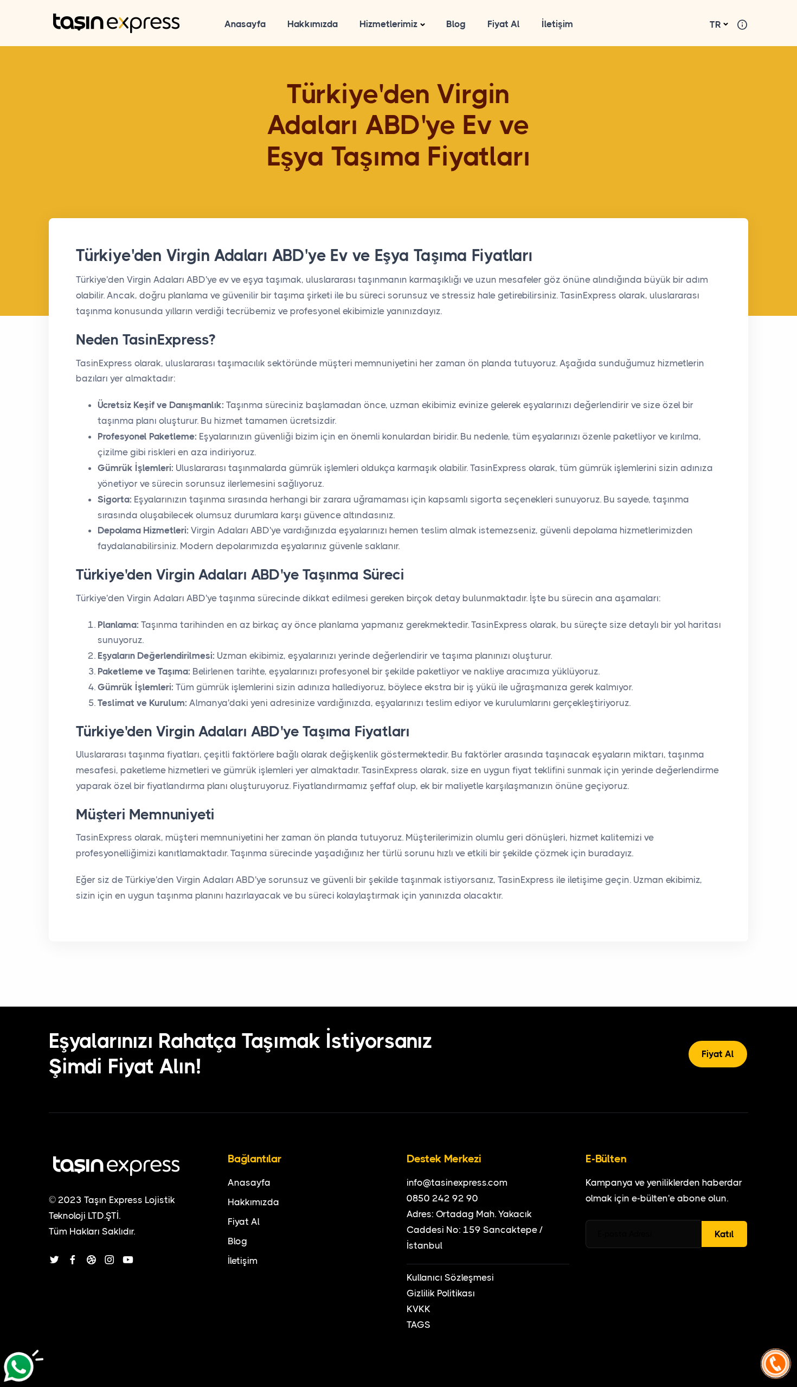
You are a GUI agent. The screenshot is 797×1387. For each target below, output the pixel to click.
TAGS (418, 1324)
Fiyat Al (503, 23)
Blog (456, 23)
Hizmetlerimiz (388, 23)
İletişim (557, 23)
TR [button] (715, 24)
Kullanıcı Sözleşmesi (450, 1277)
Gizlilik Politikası (441, 1293)
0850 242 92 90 (442, 1198)
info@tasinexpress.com (457, 1182)
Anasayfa (245, 23)
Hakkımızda (312, 23)
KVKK (418, 1308)
